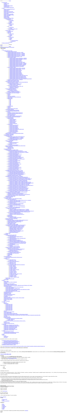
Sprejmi (1, 411)
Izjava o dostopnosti (3, 396)
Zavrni (1, 412)
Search (10, 0)
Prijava (1, 45)
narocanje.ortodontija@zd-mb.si (12, 358)
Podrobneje (26, 410)
